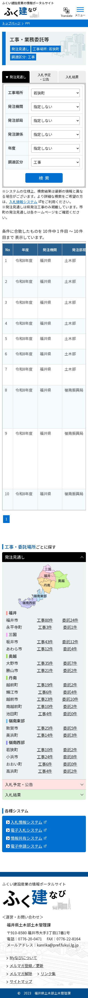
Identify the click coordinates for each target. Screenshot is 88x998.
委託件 (70, 620)
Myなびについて (23, 957)
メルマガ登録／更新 (26, 965)
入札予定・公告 (44, 77)
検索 (45, 178)
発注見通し (18, 76)
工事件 (45, 620)
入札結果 (72, 76)
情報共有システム (26, 838)
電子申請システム (26, 846)
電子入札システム (26, 830)
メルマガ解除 (21, 973)
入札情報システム (23, 201)
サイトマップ (21, 981)
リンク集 (48, 973)
